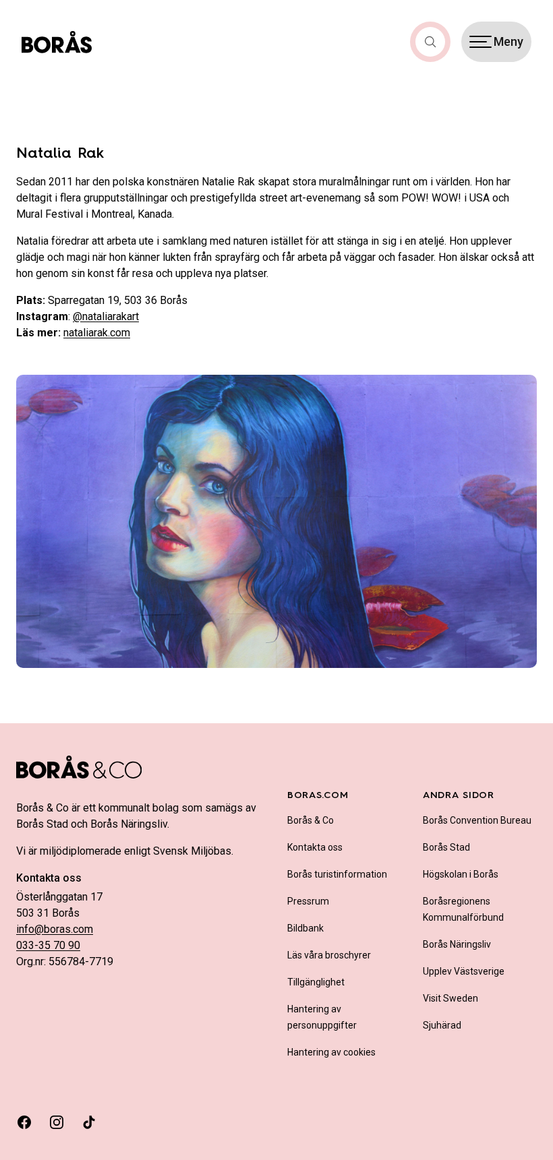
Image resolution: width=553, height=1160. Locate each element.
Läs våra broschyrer (329, 955)
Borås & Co (310, 820)
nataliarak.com (96, 332)
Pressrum (308, 901)
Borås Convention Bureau (477, 820)
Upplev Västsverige (463, 971)
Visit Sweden (450, 998)
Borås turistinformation (337, 874)
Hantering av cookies (331, 1052)
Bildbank (305, 928)
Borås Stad (446, 847)
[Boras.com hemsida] (57, 41)
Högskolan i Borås (460, 874)
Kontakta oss (315, 847)
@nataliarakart (106, 316)
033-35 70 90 (48, 945)
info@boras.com (54, 929)
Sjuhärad (442, 1025)
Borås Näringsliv (457, 944)
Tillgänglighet (316, 982)
